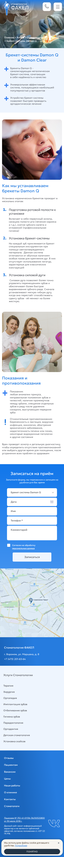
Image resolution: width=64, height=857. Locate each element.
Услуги (20, 37)
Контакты (10, 799)
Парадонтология (13, 722)
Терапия (8, 685)
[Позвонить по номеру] (47, 6)
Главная (9, 37)
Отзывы (9, 758)
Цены (7, 778)
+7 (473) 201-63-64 (15, 659)
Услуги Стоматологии (18, 675)
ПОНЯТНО (32, 851)
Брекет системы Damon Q (26, 492)
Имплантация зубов (15, 704)
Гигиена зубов (11, 716)
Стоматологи (11, 806)
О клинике (10, 792)
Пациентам (11, 764)
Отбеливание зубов (15, 710)
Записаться (32, 557)
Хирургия (9, 691)
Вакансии (10, 771)
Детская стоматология (16, 735)
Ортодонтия (10, 729)
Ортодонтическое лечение (43, 37)
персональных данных (23, 548)
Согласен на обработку (23, 547)
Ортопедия (10, 698)
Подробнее (21, 845)
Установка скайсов (14, 741)
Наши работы (12, 785)
